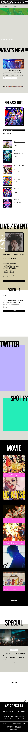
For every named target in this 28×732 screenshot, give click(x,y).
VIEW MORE (14, 280)
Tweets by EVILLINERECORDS (10, 350)
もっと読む (14, 664)
